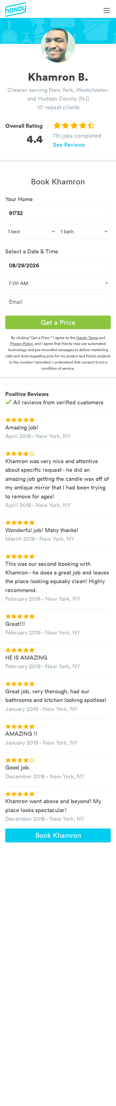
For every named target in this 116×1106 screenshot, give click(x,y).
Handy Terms (87, 337)
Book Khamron (58, 835)
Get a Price (58, 322)
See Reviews (69, 144)
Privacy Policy (21, 343)
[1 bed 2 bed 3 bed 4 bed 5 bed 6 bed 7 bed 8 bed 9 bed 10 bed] (31, 231)
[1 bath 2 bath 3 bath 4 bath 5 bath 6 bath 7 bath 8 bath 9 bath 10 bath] (84, 231)
